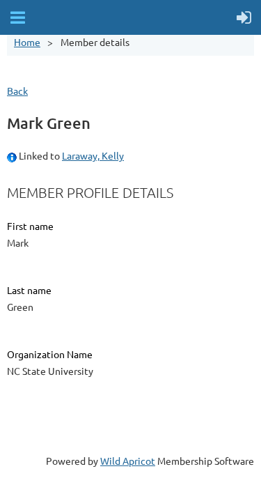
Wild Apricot (127, 460)
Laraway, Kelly (93, 155)
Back (17, 90)
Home (27, 42)
